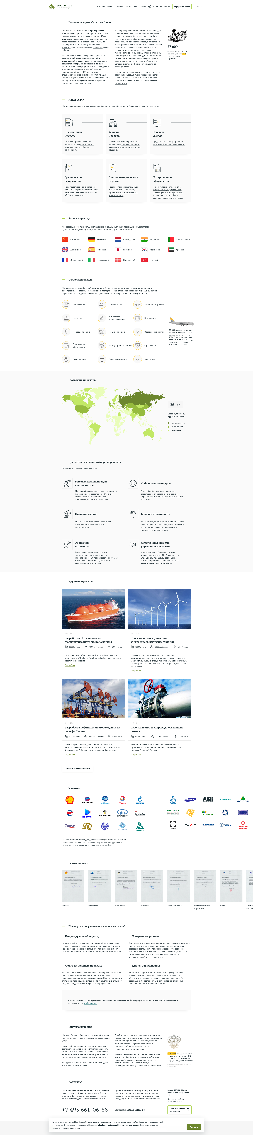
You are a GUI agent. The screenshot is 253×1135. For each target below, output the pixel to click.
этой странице (90, 1003)
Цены (143, 6)
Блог (136, 6)
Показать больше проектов (77, 768)
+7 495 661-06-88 (161, 6)
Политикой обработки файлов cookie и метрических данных (113, 1125)
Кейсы (129, 6)
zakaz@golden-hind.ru (130, 1109)
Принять (194, 1127)
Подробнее (70, 665)
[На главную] (71, 6)
